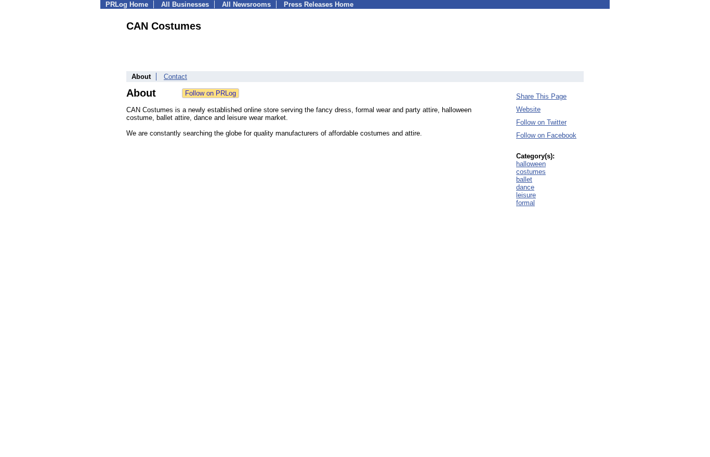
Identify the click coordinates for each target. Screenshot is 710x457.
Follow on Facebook (546, 135)
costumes (531, 172)
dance (525, 187)
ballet (524, 179)
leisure (526, 195)
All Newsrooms (246, 4)
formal (525, 203)
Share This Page (541, 96)
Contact (175, 76)
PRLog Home (127, 4)
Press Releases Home (318, 4)
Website (528, 109)
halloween (531, 164)
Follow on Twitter (541, 122)
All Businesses (185, 4)
